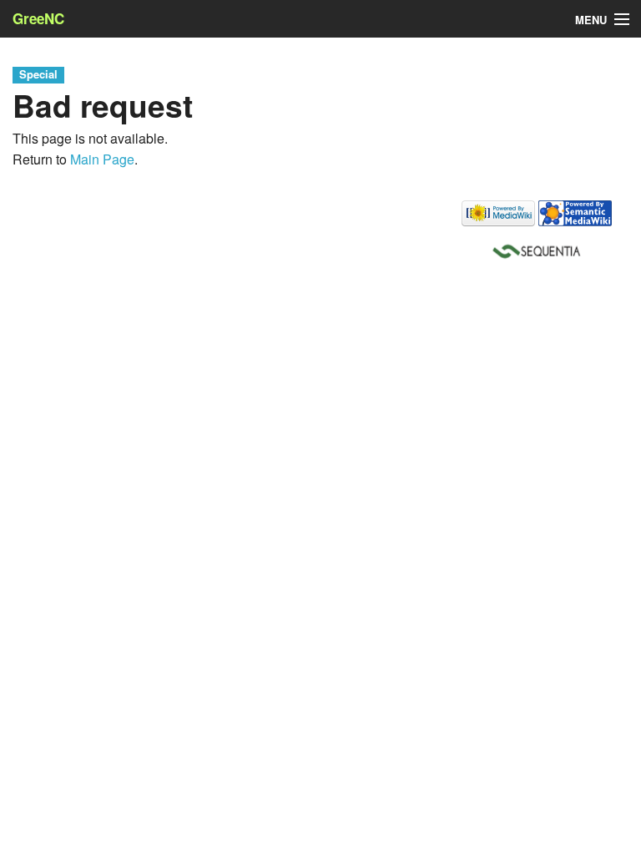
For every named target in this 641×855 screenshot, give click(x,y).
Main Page (102, 159)
